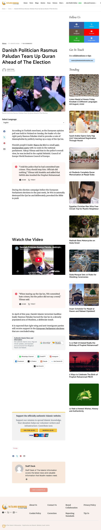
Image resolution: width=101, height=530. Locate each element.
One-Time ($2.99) (29, 430)
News (9, 8)
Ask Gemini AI (58, 361)
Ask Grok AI (39, 366)
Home (4, 8)
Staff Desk (10, 69)
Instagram (55, 356)
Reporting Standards (70, 514)
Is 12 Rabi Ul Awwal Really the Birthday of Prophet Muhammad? (83, 344)
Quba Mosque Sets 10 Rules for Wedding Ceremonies (82, 276)
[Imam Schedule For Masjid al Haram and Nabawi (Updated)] (84, 294)
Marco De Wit (40, 145)
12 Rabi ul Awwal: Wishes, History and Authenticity (83, 410)
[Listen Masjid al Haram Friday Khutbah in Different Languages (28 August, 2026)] (84, 85)
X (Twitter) (33, 361)
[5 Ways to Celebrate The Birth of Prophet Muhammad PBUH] (84, 361)
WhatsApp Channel (28, 356)
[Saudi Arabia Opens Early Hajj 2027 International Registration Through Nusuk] (84, 121)
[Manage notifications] (3, 526)
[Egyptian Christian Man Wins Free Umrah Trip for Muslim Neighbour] (84, 192)
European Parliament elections (50, 328)
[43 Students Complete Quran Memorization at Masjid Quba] (84, 158)
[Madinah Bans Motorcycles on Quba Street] (84, 226)
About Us (33, 505)
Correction (52, 513)
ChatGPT (43, 356)
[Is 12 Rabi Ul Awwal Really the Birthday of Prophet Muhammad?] (84, 328)
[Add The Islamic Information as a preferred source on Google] (45, 343)
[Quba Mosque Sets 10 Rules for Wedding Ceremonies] (84, 260)
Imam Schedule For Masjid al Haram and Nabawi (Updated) (82, 310)
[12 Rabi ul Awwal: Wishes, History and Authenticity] (84, 394)
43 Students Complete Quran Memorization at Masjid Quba (82, 173)
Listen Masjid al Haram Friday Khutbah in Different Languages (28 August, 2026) (83, 101)
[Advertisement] (33, 28)
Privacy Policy (90, 505)
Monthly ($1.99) (48, 430)
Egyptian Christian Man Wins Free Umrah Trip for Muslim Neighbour (84, 207)
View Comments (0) (38, 490)
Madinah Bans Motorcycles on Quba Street (82, 242)
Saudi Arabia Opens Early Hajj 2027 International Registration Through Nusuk (82, 138)
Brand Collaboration (72, 506)
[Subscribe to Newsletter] (57, 343)
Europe (15, 448)
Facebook (21, 361)
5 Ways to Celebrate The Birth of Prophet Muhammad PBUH (83, 376)
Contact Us (52, 505)
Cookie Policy (35, 513)
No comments (27, 43)
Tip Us (86, 513)
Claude (45, 361)
